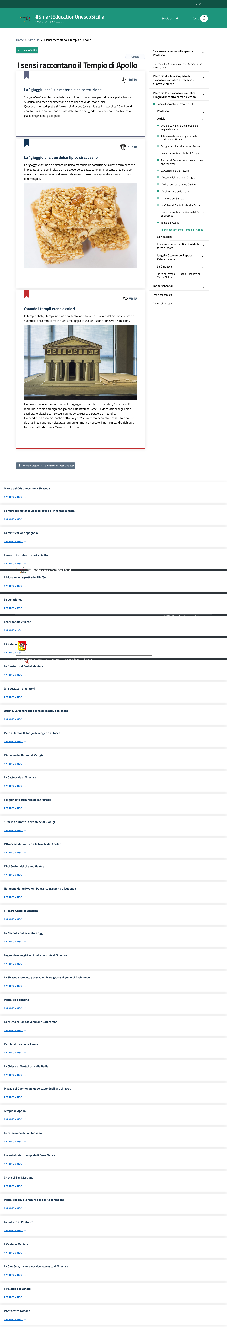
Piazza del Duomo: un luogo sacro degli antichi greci (182, 162)
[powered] (199, 631)
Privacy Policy (34, 620)
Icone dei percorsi (162, 295)
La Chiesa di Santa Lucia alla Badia (180, 205)
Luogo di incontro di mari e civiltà (175, 104)
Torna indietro (30, 49)
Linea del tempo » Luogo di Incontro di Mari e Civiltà (178, 275)
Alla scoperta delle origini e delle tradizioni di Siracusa (179, 137)
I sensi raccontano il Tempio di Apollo (182, 229)
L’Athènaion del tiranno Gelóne (178, 184)
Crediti (49, 620)
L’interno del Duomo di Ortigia (178, 177)
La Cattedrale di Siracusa (175, 170)
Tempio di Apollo (170, 222)
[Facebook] (175, 18)
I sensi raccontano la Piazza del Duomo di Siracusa (182, 213)
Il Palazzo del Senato (172, 198)
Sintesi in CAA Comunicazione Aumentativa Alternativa (177, 65)
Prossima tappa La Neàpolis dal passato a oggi (48, 465)
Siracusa (33, 40)
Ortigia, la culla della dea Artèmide (180, 146)
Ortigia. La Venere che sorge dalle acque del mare (179, 127)
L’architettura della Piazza (175, 191)
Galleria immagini (163, 303)
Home (20, 40)
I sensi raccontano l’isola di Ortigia (180, 153)
